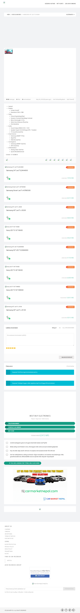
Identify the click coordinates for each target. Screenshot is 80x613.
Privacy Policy (9, 546)
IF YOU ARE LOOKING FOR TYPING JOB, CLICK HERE (24, 463)
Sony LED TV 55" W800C (15, 290)
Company (7, 529)
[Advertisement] (40, 33)
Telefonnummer (13, 423)
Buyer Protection (10, 544)
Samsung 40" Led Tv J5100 (16, 310)
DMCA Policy (8, 549)
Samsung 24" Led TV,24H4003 (17, 170)
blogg (7, 553)
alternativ (70, 14)
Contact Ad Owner (14, 427)
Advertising (8, 534)
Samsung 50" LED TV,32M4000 (17, 250)
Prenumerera (69, 588)
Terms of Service (10, 536)
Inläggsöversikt (67, 357)
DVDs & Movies (16, 14)
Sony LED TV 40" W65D (14, 270)
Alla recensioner (68, 328)
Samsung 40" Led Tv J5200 (16, 210)
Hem (8, 14)
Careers (7, 531)
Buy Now (11, 431)
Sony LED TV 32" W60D (14, 230)
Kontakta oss (9, 538)
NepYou (9, 560)
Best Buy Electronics (40, 416)
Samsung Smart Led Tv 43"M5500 (18, 190)
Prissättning (9, 551)
